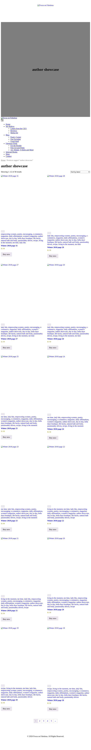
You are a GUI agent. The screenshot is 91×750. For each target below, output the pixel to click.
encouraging (27, 234)
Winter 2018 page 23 (9, 521)
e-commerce (37, 234)
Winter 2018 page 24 (55, 429)
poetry (19, 234)
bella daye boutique (25, 238)
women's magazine (30, 236)
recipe (35, 240)
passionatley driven (25, 240)
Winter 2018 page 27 (9, 339)
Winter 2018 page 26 (55, 339)
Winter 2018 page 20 (55, 610)
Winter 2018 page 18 (55, 700)
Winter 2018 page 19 (9, 700)
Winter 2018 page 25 (9, 428)
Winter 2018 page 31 (9, 246)
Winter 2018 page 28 (55, 247)
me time (15, 243)
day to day (13, 238)
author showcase (61, 240)
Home (3, 160)
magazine (4, 236)
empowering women (8, 234)
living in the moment (66, 244)
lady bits (22, 243)
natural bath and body (9, 240)
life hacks (36, 238)
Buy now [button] (6, 254)
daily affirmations (15, 236)
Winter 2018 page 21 (9, 611)
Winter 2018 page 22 (55, 521)
